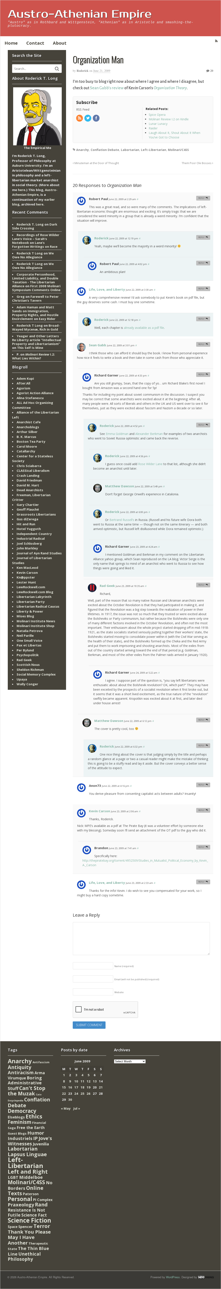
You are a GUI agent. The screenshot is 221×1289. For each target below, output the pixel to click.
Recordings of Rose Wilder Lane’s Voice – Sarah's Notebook (35, 239)
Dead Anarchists (30, 490)
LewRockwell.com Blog (35, 592)
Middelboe (31, 1177)
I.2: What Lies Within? (33, 356)
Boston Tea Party (31, 441)
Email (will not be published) (136, 979)
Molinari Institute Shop (35, 626)
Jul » (76, 1108)
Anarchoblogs (28, 427)
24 (76, 1093)
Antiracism (21, 1072)
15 (64, 1087)
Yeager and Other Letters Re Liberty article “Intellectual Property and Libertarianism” (36, 340)
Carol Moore (27, 446)
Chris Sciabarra (29, 466)
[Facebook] (96, 118)
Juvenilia (41, 1143)
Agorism (23, 388)
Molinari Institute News (36, 621)
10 (76, 1081)
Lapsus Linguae (27, 1154)
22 (64, 1093)
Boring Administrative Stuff (25, 1083)
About (59, 43)
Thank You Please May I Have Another (29, 1237)
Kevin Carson (99, 811)
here (21, 190)
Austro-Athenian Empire (80, 14)
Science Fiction (29, 1220)
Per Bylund (25, 650)
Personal (20, 1199)
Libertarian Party (31, 601)
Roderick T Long (30, 253)
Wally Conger (27, 684)
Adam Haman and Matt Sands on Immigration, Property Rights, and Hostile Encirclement (35, 313)
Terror (41, 1225)
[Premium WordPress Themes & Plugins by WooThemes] (206, 1277)
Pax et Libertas (29, 645)
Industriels (20, 1138)
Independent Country (34, 534)
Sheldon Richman (30, 669)
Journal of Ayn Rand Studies (39, 553)
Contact (35, 43)
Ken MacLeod (27, 567)
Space (12, 1227)
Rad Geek (107, 585)
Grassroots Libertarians (36, 514)
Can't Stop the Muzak (26, 1091)
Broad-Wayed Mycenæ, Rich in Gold (36, 327)
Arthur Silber (27, 432)
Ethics (34, 1116)
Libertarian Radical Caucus (38, 606)
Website (119, 992)
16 (70, 1087)
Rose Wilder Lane (150, 464)
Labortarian (130, 150)
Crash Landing (28, 475)
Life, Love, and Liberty (107, 289)
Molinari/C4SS (178, 150)
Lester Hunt (26, 582)
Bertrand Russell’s (121, 520)
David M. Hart (28, 485)
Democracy (22, 1110)
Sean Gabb (97, 345)
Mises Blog (25, 616)
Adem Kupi (25, 378)
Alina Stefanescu (30, 398)
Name (124, 966)
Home (11, 43)
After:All (23, 383)
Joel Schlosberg (29, 543)
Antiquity (19, 1067)
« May (66, 1108)
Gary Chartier (28, 504)
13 (95, 1081)
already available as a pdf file (144, 328)
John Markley (27, 548)
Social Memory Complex (36, 674)
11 (82, 1081)
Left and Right (28, 1171)
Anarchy (82, 150)
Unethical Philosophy (24, 1256)
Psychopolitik (28, 655)
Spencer (25, 1226)
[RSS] (80, 118)
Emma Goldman (117, 434)
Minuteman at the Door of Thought (96, 163)
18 (82, 1087)
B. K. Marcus (26, 436)
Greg (21, 296)
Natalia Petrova (30, 631)
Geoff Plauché (28, 509)
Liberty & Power (30, 611)
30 (70, 1099)
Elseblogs (16, 1117)
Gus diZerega (27, 519)
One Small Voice (29, 640)
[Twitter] (88, 118)
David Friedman (29, 480)
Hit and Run (26, 524)
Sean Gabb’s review (107, 88)
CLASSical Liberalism (33, 470)
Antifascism (41, 1062)
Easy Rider (47, 319)
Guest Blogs (17, 1133)
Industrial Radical (31, 538)
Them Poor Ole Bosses (197, 163)
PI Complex (42, 1199)
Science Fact (34, 1215)
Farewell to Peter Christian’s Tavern (35, 298)
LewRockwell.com (31, 587)
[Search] (57, 68)
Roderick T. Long (30, 224)
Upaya (22, 679)
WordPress (173, 1277)
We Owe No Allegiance (33, 255)
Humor (35, 1133)
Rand (41, 1204)
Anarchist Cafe (29, 422)
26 (88, 1093)
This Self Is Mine (30, 347)
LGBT (13, 1177)
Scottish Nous (28, 664)
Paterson (31, 1194)
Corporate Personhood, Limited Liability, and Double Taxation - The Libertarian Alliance (35, 280)
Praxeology (21, 1204)
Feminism (19, 1122)
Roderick (82, 70)
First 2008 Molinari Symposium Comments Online (36, 288)
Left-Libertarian (153, 150)
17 (76, 1087)
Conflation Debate (105, 150)
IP (35, 1138)
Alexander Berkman (149, 434)
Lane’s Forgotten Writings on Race (34, 244)
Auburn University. (27, 165)
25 (82, 1093)
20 (211, 70)
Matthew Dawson (119, 486)
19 (88, 1087)
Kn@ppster (26, 577)
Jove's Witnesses (30, 1141)
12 (88, 1081)
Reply (201, 198)
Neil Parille (25, 635)
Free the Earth (31, 1127)
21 (101, 1087)
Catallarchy (26, 451)
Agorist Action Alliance (35, 393)
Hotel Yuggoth (29, 529)
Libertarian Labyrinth (34, 596)
